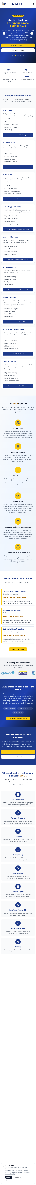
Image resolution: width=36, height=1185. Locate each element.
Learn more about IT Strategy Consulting (18, 229)
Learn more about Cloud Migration (18, 386)
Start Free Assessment (18, 752)
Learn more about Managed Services (18, 259)
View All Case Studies (18, 649)
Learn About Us (18, 757)
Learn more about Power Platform (18, 322)
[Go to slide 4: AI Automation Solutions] (21, 56)
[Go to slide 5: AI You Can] (23, 56)
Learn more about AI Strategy (18, 135)
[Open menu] (34, 4)
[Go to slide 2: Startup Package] (15, 56)
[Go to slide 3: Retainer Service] (18, 56)
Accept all (8, 1177)
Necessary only (17, 1177)
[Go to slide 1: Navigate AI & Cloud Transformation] (13, 56)
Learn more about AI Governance (18, 167)
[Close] (32, 1166)
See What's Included (18, 50)
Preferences (9, 1180)
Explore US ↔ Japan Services (17, 718)
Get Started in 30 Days (16, 45)
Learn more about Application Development (18, 354)
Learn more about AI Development (18, 290)
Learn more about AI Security (18, 199)
